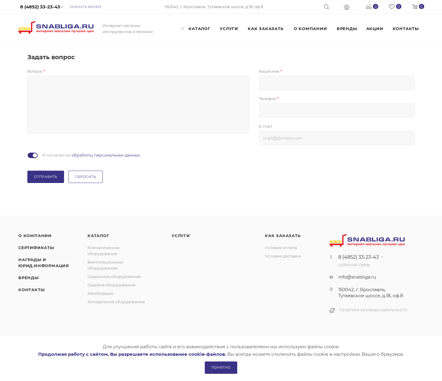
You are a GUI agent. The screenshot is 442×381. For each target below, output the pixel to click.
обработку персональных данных (106, 155)
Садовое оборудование (111, 284)
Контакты (31, 289)
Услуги (181, 235)
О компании (35, 235)
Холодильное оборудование (116, 301)
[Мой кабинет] (346, 7)
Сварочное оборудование (114, 276)
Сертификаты (36, 247)
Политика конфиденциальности (373, 310)
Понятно (221, 367)
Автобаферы (100, 293)
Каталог (98, 235)
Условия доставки (283, 256)
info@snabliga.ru (357, 277)
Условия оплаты (281, 247)
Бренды (28, 277)
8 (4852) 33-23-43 (358, 257)
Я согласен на (91, 155)
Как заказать (283, 235)
